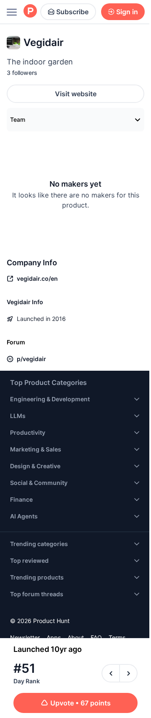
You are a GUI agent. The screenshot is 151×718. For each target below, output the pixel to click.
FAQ (96, 637)
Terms (117, 637)
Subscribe (72, 12)
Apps (54, 637)
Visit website (75, 94)
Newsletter (25, 637)
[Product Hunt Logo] (30, 11)
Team (17, 119)
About (76, 637)
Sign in (127, 12)
